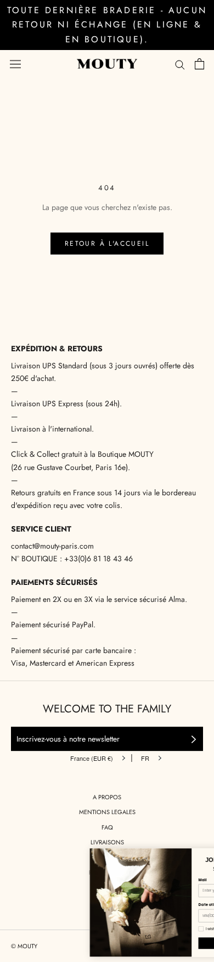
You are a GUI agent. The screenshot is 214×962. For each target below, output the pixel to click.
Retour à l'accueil (107, 243)
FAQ (107, 827)
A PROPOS (107, 797)
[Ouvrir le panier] (199, 63)
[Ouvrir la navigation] (15, 63)
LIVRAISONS (107, 842)
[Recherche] (180, 64)
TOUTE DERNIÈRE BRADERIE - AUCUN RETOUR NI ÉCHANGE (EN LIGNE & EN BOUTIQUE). (107, 25)
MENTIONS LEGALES (107, 812)
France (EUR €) (91, 758)
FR (145, 758)
